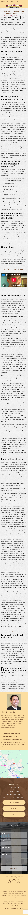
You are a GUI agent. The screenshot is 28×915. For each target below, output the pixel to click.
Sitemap (7, 908)
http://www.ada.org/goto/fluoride (11, 631)
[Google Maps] (9, 881)
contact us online (10, 744)
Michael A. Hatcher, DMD (14, 723)
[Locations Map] (14, 763)
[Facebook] (14, 881)
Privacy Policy (15, 908)
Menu (3, 1)
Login (21, 908)
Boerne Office (14, 785)
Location (10, 1)
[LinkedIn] (18, 881)
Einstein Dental (14, 905)
